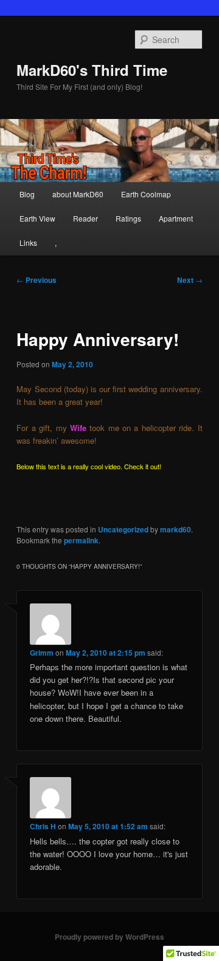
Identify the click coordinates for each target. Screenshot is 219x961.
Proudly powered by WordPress (109, 936)
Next (190, 279)
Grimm (42, 652)
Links (28, 242)
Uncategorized (123, 529)
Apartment (176, 218)
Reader (85, 218)
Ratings (128, 218)
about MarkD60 (77, 194)
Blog (27, 194)
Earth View (37, 218)
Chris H (43, 826)
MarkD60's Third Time (91, 69)
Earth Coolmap (146, 194)
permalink (81, 540)
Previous (36, 279)
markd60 (175, 529)
